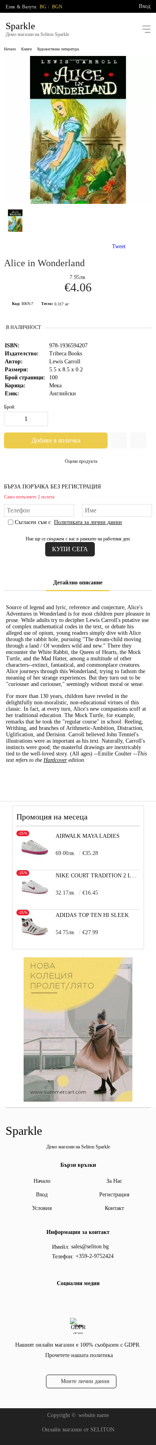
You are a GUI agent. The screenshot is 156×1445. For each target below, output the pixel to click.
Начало (10, 49)
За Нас (114, 1181)
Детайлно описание (77, 583)
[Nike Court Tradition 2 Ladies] (35, 899)
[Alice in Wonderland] (78, 202)
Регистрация (114, 1195)
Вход (144, 6)
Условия (42, 1208)
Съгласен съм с (68, 522)
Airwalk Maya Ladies (88, 836)
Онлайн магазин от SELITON (78, 1430)
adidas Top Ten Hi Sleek (92, 915)
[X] (83, 1300)
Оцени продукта (81, 461)
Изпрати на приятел (138, 440)
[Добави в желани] (119, 440)
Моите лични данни (85, 1381)
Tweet (119, 246)
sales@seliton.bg (90, 1247)
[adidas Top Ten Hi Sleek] (35, 938)
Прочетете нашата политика (79, 1355)
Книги (26, 49)
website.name (93, 1415)
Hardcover (55, 760)
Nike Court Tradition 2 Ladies (98, 876)
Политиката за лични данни (88, 522)
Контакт (114, 1208)
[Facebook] (70, 1301)
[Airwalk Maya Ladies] (35, 859)
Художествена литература (58, 49)
